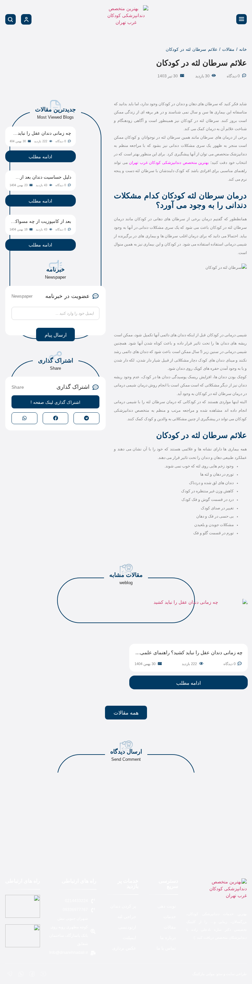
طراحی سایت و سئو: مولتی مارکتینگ (219, 974)
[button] (86, 418)
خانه (243, 49)
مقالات (228, 49)
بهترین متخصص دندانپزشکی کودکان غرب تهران (169, 163)
